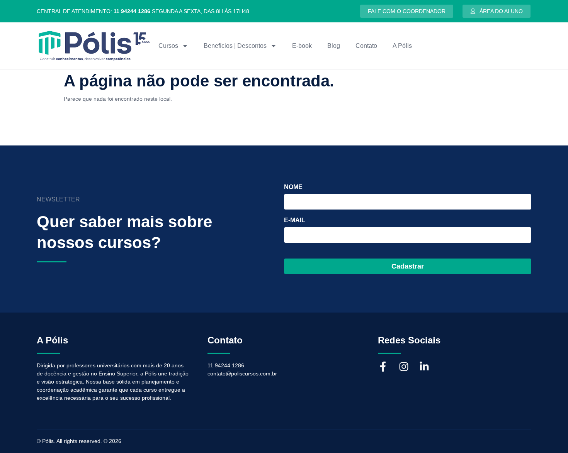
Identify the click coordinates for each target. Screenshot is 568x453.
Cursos (168, 45)
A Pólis (402, 45)
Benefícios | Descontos (235, 45)
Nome (293, 187)
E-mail (294, 220)
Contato (366, 45)
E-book (302, 45)
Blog (333, 45)
